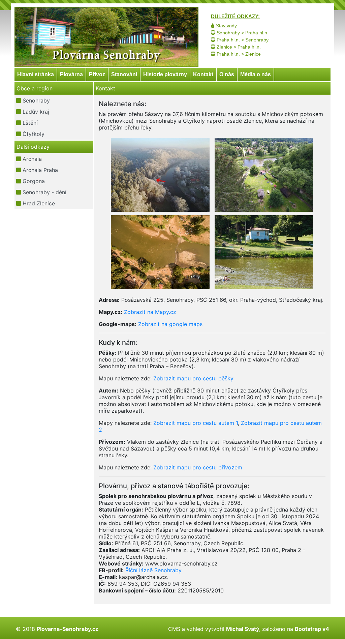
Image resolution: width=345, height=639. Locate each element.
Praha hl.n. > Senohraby (242, 39)
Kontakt (203, 74)
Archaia (31, 158)
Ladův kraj (35, 111)
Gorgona (33, 181)
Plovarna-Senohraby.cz (67, 629)
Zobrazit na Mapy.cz (150, 312)
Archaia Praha (39, 170)
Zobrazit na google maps (170, 324)
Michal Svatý (242, 629)
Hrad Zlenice (38, 203)
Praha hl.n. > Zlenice (238, 54)
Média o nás (255, 74)
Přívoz (97, 74)
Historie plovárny (165, 74)
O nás (226, 74)
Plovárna (71, 74)
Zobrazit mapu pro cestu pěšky (193, 378)
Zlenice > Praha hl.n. (238, 47)
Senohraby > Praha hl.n (241, 32)
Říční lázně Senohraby (153, 570)
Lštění (29, 122)
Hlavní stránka (35, 74)
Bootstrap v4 (312, 629)
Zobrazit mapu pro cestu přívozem (197, 467)
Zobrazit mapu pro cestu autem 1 (195, 422)
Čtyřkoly (32, 133)
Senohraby (35, 100)
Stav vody (226, 25)
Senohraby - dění (43, 192)
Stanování (124, 74)
